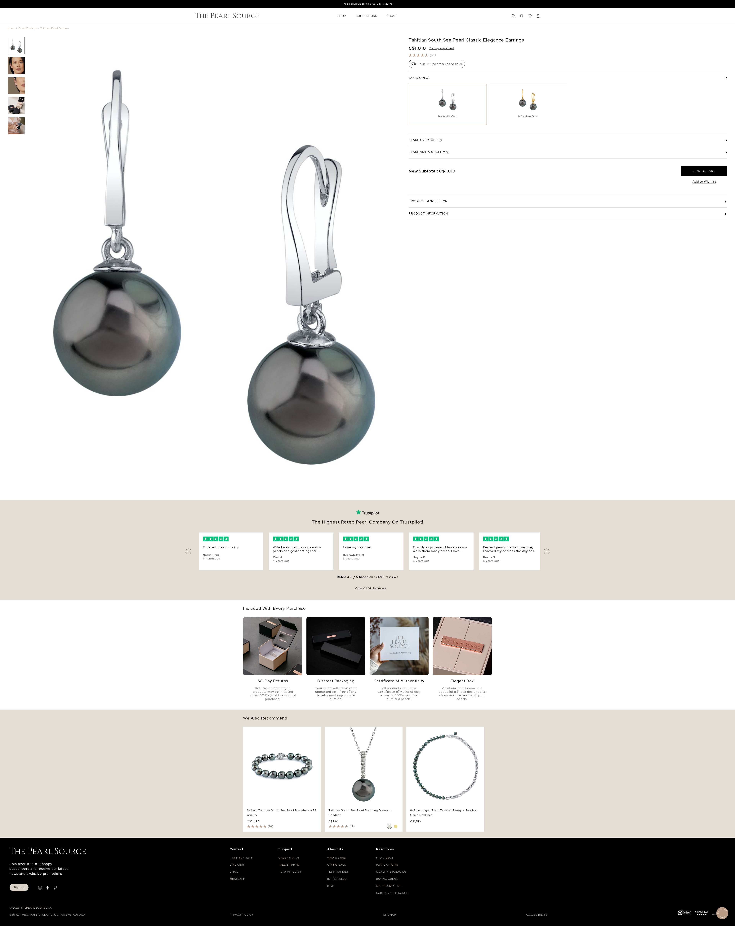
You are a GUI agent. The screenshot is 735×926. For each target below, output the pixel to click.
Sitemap (389, 914)
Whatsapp (237, 878)
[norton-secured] (684, 913)
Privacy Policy (241, 914)
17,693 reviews (386, 577)
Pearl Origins (387, 864)
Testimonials (338, 871)
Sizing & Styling (389, 886)
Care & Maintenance (392, 893)
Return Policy (289, 871)
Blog (331, 886)
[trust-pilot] (701, 913)
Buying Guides (387, 878)
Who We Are (336, 857)
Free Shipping (289, 864)
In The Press (337, 878)
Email (234, 871)
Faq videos (385, 857)
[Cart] (538, 16)
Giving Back (336, 864)
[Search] (513, 16)
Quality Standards (391, 871)
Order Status (289, 857)
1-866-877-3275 (241, 857)
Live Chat (237, 864)
